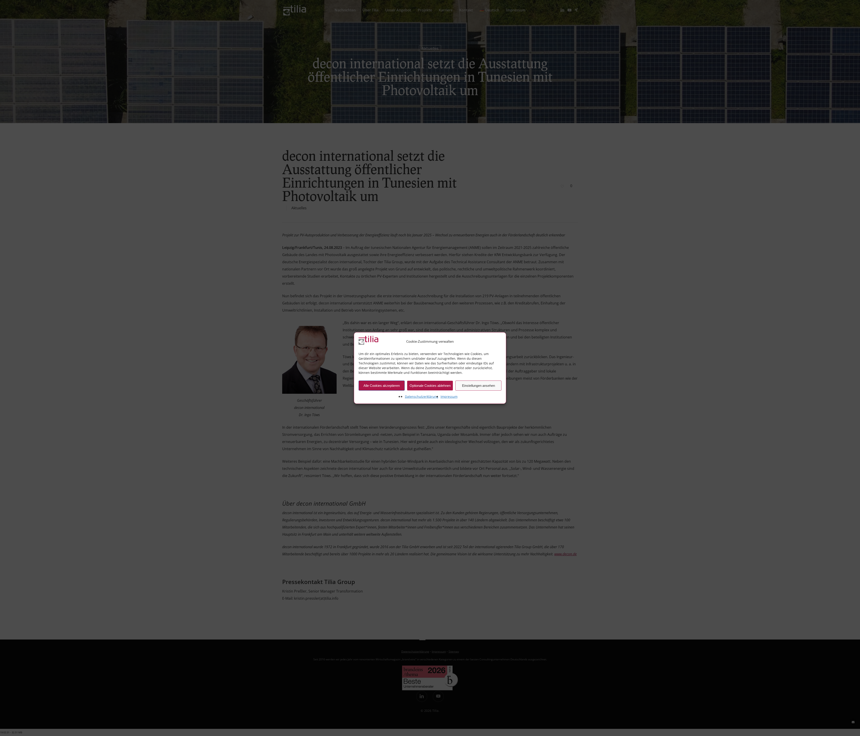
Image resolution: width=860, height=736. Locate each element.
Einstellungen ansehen (478, 385)
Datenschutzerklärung (421, 396)
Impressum (449, 396)
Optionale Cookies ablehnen (430, 385)
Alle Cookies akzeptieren (381, 385)
